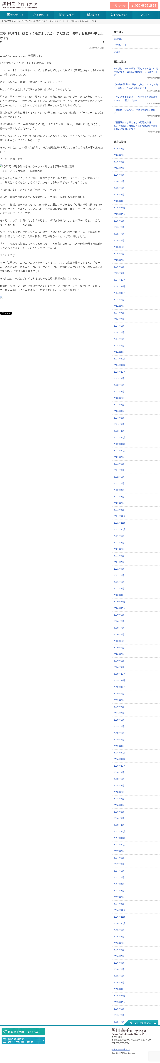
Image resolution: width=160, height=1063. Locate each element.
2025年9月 (119, 221)
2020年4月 (119, 647)
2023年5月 (119, 404)
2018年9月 (119, 772)
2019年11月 (119, 680)
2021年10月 (119, 529)
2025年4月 (119, 253)
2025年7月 (119, 234)
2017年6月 (119, 871)
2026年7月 (119, 155)
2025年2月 (119, 266)
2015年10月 (119, 1002)
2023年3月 (119, 418)
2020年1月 (119, 667)
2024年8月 (119, 306)
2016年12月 (119, 910)
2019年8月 (119, 700)
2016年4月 (119, 963)
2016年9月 (119, 930)
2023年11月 (119, 365)
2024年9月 (119, 299)
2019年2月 (119, 739)
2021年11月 (119, 523)
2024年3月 (119, 339)
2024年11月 (119, 286)
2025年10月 (119, 214)
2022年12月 (119, 437)
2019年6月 (119, 713)
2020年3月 (119, 654)
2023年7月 (119, 391)
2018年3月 (119, 812)
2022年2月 (119, 503)
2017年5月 (119, 877)
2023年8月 (119, 385)
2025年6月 (119, 240)
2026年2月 (119, 188)
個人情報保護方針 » (121, 1049)
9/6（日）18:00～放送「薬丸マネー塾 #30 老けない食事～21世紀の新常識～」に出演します (136, 71)
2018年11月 (119, 759)
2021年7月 (119, 549)
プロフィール (41, 15)
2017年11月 (119, 838)
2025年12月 (119, 201)
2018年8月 (119, 779)
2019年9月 (119, 693)
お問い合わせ (119, 5)
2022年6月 (119, 477)
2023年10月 (119, 372)
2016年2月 (119, 976)
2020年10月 (119, 608)
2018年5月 (119, 798)
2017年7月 (119, 864)
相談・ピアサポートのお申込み (23, 1031)
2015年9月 (119, 1008)
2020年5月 (119, 641)
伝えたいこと (15, 15)
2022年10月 (119, 450)
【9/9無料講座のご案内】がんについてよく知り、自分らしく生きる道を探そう (136, 86)
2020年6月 (119, 634)
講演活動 (118, 38)
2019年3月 (119, 733)
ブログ (145, 15)
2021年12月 (119, 516)
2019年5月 (119, 720)
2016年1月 (119, 982)
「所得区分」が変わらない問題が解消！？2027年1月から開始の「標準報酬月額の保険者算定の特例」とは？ (135, 125)
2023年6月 (119, 398)
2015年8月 (119, 1015)
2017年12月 (119, 831)
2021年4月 (119, 569)
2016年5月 (119, 956)
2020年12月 (119, 595)
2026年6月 (119, 161)
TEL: (143, 5)
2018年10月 (119, 766)
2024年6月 (119, 319)
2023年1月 (119, 431)
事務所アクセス (119, 15)
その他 (117, 51)
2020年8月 (119, 621)
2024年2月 (119, 345)
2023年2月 (119, 424)
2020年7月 (119, 628)
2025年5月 (119, 247)
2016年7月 (119, 943)
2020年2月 (119, 660)
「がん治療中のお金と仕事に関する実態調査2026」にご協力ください (135, 99)
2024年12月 (119, 280)
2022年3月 (119, 496)
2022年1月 (119, 509)
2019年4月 (119, 726)
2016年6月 (119, 949)
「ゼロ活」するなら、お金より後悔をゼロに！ (134, 111)
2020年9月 (119, 615)
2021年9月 (119, 536)
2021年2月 (119, 582)
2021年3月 (119, 575)
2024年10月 (119, 293)
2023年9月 (119, 378)
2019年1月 (119, 746)
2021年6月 (119, 555)
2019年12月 (119, 674)
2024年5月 (119, 326)
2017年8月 (119, 857)
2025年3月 (119, 260)
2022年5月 (119, 483)
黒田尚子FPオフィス (19, 5)
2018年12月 (119, 752)
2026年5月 (119, 168)
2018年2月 (119, 818)
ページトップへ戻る (140, 1023)
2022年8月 (119, 463)
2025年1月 (119, 273)
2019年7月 (119, 706)
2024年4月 (119, 332)
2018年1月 (119, 825)
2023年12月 (119, 358)
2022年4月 (119, 490)
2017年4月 (119, 884)
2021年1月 (119, 588)
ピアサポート (120, 45)
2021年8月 (119, 542)
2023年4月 (119, 411)
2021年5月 (119, 562)
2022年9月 (119, 457)
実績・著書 (93, 15)
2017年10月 (119, 844)
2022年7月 (119, 470)
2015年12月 (119, 989)
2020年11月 (119, 601)
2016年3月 (119, 969)
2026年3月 (119, 181)
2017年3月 (119, 890)
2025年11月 (119, 207)
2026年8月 (119, 148)
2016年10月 (119, 923)
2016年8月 (119, 936)
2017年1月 (119, 903)
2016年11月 (119, 917)
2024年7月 (119, 312)
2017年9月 (119, 851)
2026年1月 (119, 194)
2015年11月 (119, 995)
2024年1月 (119, 352)
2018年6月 (119, 792)
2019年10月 (119, 687)
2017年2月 (119, 897)
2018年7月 (119, 785)
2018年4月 (119, 805)
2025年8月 (119, 227)
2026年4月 (119, 175)
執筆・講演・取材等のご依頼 (23, 1040)
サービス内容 (67, 15)
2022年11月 (119, 444)
